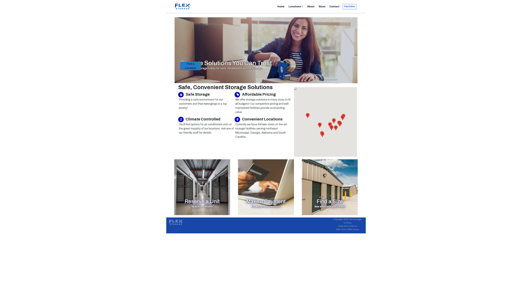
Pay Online (349, 6)
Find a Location (190, 65)
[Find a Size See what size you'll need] (330, 187)
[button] (334, 120)
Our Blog (347, 223)
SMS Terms (341, 229)
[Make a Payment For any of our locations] (266, 187)
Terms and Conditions (347, 226)
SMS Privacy (353, 229)
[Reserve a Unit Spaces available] (202, 187)
